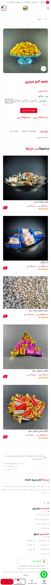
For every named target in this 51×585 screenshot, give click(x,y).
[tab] (44, 131)
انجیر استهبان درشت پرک (38, 310)
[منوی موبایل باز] (48, 8)
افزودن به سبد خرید (29, 110)
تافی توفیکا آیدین (41, 201)
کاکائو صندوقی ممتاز (40, 370)
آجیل (39, 19)
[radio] (43, 101)
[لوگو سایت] (25, 8)
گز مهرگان (44, 262)
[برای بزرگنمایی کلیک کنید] (43, 68)
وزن (46, 96)
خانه (45, 19)
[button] (5, 207)
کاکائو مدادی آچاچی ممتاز (38, 431)
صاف (43, 105)
